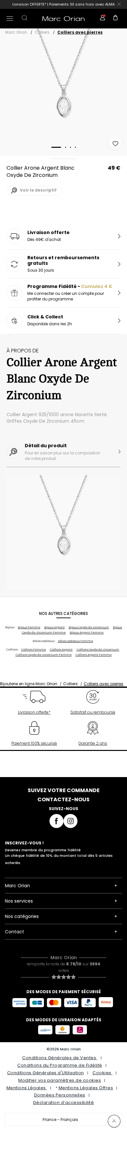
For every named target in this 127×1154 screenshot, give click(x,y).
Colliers (42, 32)
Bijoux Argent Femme (87, 633)
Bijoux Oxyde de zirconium (89, 627)
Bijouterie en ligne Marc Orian (28, 684)
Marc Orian (16, 32)
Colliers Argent (61, 650)
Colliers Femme (33, 650)
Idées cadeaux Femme (75, 641)
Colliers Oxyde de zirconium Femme (44, 655)
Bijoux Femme (29, 627)
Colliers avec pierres (80, 32)
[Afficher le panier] (115, 18)
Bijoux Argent (54, 627)
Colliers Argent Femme (94, 655)
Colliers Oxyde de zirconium (98, 650)
